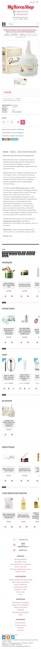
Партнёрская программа (20, 612)
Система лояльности (20, 587)
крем (24, 252)
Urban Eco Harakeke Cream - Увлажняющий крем (9, 285)
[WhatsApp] (11, 139)
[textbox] (24, 24)
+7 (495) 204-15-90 (21, 14)
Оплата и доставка (20, 567)
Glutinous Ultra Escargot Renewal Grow (11, 252)
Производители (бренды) (20, 602)
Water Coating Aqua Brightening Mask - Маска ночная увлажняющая (9, 331)
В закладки (18, 122)
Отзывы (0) (13, 152)
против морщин (30, 254)
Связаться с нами (20, 589)
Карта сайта (20, 592)
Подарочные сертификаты (20, 605)
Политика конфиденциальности (20, 569)
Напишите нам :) (23, 550)
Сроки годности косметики (20, 582)
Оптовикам (20, 610)
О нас (20, 594)
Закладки (20, 627)
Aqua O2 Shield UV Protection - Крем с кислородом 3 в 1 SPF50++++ (25, 377)
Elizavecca (22, 34)
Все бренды (14, 34)
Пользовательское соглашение (20, 564)
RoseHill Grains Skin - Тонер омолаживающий (23, 516)
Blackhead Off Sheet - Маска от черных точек (25, 469)
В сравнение (13, 388)
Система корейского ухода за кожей (20, 579)
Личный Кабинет (20, 623)
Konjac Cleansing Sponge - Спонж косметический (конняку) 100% (9, 515)
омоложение (21, 254)
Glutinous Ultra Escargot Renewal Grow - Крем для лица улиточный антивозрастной (9, 424)
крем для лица (31, 252)
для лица (5, 254)
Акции (20, 614)
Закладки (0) (33, 2)
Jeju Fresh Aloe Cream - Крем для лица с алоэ (25, 285)
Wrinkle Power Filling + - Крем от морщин (8, 469)
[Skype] (14, 139)
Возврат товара (21, 571)
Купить (5, 296)
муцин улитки (13, 254)
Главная (7, 34)
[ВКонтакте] (3, 139)
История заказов (20, 625)
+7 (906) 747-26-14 (22, 11)
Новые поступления (20, 607)
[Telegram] (17, 139)
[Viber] (9, 139)
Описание (5, 152)
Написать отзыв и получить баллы (27, 152)
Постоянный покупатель (31, 2)
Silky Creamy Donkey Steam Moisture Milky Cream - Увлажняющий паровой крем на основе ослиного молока (25, 333)
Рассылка (20, 630)
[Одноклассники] (6, 139)
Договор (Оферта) (20, 559)
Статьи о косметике (20, 584)
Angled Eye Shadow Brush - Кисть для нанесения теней (9, 377)
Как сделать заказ (20, 562)
